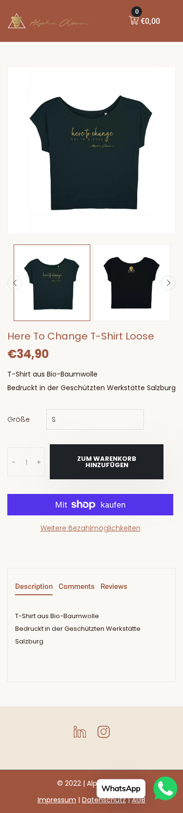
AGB (138, 800)
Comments (77, 587)
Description (34, 587)
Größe (18, 419)
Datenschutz (104, 800)
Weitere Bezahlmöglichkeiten (91, 528)
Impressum (57, 800)
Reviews (114, 587)
